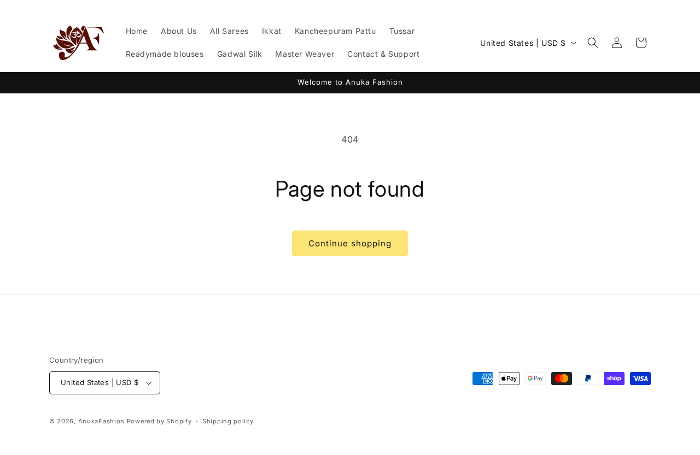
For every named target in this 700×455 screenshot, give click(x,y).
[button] (593, 43)
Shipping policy (228, 421)
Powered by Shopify (159, 421)
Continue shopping (350, 243)
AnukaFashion (101, 421)
